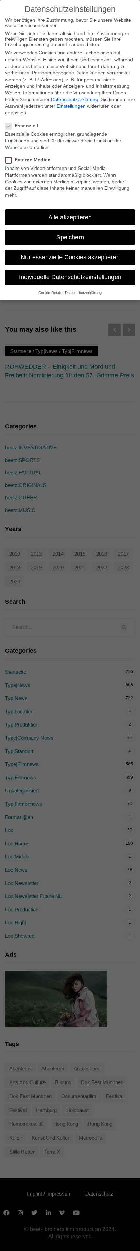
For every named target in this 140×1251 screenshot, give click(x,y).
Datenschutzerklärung (74, 99)
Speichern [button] (70, 237)
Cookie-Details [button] (50, 293)
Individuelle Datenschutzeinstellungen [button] (70, 277)
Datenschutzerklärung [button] (83, 293)
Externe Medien (33, 159)
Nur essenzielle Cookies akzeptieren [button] (70, 257)
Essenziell (26, 125)
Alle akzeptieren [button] (70, 217)
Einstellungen (71, 106)
